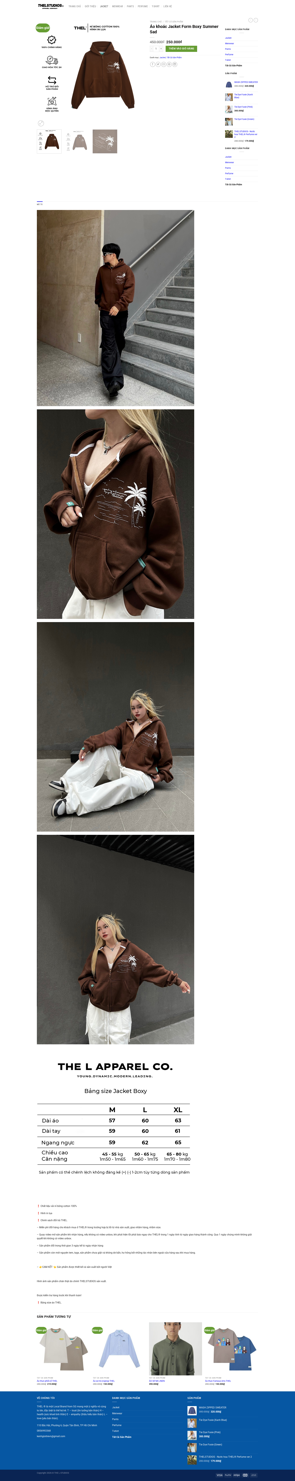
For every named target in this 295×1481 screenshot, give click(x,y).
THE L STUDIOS (61, 1473)
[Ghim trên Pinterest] (169, 64)
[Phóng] (41, 123)
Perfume (143, 6)
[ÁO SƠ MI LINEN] (175, 1348)
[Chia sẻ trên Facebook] (152, 64)
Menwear (117, 6)
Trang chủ (75, 6)
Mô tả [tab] (40, 204)
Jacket (104, 6)
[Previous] (43, 73)
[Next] (139, 73)
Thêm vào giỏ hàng (181, 48)
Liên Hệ (167, 6)
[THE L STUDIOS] (50, 6)
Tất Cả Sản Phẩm (174, 21)
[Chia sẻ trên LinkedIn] (174, 64)
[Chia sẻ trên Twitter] (158, 64)
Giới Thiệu (90, 6)
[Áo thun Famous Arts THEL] (231, 1348)
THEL (40, 1406)
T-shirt (155, 6)
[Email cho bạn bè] (163, 64)
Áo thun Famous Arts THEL (218, 1381)
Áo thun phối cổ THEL (47, 1381)
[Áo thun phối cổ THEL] (63, 1348)
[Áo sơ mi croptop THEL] (119, 1348)
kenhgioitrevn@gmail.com (51, 1436)
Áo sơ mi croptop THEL (104, 1381)
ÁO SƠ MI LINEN (157, 1381)
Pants (130, 6)
